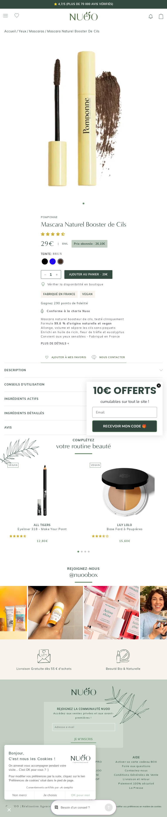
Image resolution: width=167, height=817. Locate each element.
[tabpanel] (83, 119)
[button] (54, 234)
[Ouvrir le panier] (161, 16)
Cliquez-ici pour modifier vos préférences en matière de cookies (129, 806)
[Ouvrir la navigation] (5, 15)
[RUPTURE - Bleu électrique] (53, 262)
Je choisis (50, 795)
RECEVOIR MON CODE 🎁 (124, 426)
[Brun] (60, 262)
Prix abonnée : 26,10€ (89, 243)
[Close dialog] (159, 386)
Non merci (19, 795)
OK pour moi (80, 795)
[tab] (83, 203)
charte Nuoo (80, 311)
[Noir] (45, 262)
